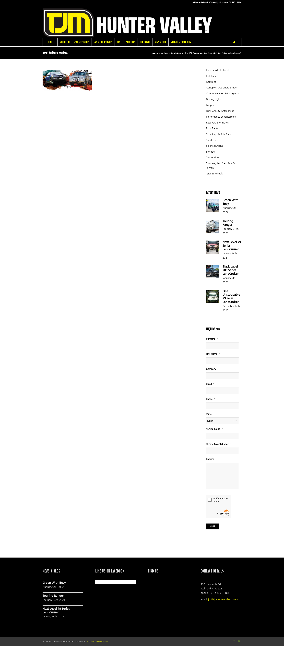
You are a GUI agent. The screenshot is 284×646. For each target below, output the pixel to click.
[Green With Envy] (212, 206)
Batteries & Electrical (217, 70)
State (209, 414)
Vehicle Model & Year (218, 444)
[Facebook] (234, 640)
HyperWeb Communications (96, 641)
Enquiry (210, 459)
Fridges (210, 105)
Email (210, 384)
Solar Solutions (214, 145)
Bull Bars (211, 76)
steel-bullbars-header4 (55, 53)
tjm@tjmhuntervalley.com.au (223, 599)
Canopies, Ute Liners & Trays (221, 87)
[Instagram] (239, 640)
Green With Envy (54, 583)
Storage (210, 151)
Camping (211, 81)
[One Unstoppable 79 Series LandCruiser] (212, 297)
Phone (210, 399)
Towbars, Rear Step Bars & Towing (220, 165)
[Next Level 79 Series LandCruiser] (212, 248)
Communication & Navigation (222, 93)
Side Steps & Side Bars (212, 53)
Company (211, 369)
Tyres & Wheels (214, 173)
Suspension (212, 157)
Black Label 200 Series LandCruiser (231, 270)
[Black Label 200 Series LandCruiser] (212, 272)
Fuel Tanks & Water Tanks (220, 110)
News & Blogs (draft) (178, 53)
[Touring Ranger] (212, 227)
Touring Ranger (53, 596)
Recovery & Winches (217, 122)
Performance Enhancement (221, 116)
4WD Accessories (195, 53)
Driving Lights (213, 99)
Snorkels (210, 140)
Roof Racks (212, 128)
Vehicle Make (214, 429)
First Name (213, 354)
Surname (212, 339)
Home (166, 53)
